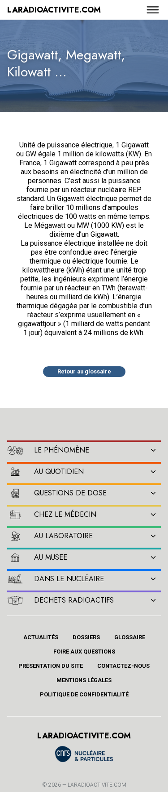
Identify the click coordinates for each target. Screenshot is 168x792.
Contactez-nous (123, 665)
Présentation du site (50, 665)
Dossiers (86, 637)
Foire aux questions (84, 651)
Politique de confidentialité (84, 694)
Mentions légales (84, 680)
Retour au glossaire (84, 371)
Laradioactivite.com (97, 785)
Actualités (40, 637)
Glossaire (129, 637)
